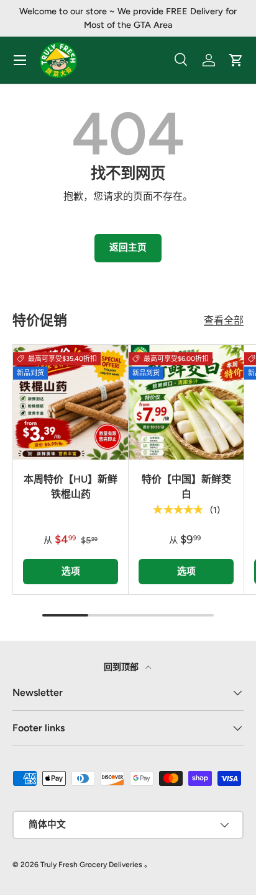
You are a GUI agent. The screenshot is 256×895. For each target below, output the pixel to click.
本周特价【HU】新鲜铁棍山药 (70, 486)
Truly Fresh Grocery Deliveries (91, 864)
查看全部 (224, 320)
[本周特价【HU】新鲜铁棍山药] (70, 402)
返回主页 (128, 247)
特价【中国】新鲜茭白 (186, 486)
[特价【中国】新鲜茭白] (186, 402)
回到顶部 (122, 667)
